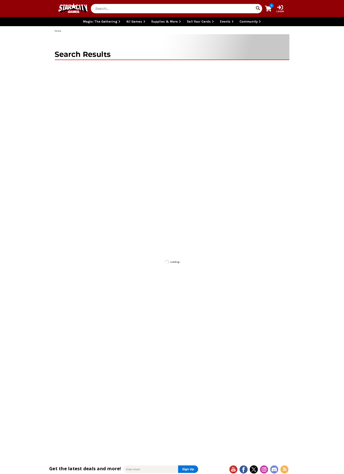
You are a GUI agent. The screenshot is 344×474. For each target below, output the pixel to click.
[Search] (258, 8)
